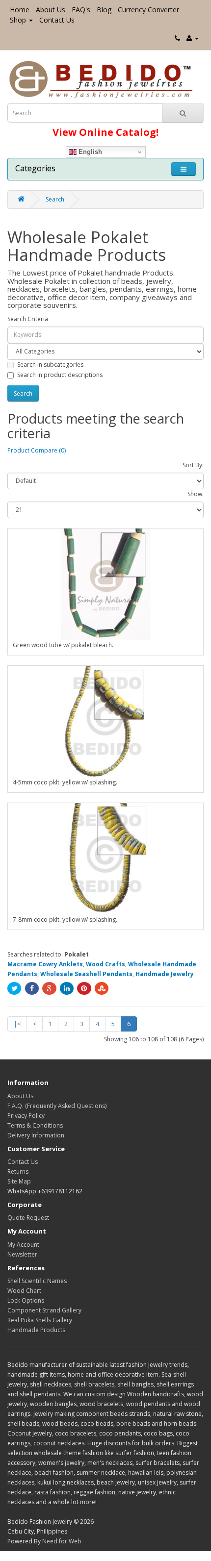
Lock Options (25, 1300)
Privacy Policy (26, 1115)
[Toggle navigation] (183, 169)
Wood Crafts (105, 964)
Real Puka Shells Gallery (39, 1320)
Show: (195, 494)
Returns (17, 1171)
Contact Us (57, 20)
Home (19, 9)
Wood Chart (24, 1290)
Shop (18, 20)
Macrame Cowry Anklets (45, 964)
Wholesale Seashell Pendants (86, 974)
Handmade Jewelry (164, 974)
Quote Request (28, 1217)
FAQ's (81, 9)
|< (17, 1024)
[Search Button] (183, 113)
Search (55, 199)
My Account (23, 1244)
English (89, 151)
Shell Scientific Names (37, 1281)
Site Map (19, 1181)
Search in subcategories (50, 364)
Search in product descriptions (60, 375)
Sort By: (193, 465)
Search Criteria (27, 319)
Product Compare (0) (36, 450)
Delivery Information (35, 1135)
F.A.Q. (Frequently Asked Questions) (56, 1106)
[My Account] (192, 38)
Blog (104, 9)
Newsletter (22, 1254)
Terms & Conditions (35, 1125)
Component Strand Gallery (44, 1310)
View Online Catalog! (105, 132)
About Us (50, 9)
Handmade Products (36, 1330)
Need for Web (61, 1541)
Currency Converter (148, 9)
